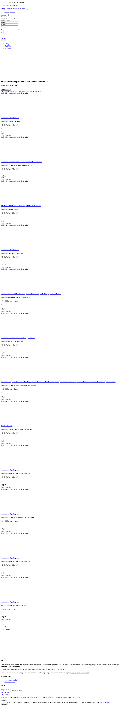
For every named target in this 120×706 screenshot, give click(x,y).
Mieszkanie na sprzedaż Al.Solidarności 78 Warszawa (21, 162)
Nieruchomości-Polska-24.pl (55, 669)
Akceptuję (4, 704)
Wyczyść (3, 38)
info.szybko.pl (5, 694)
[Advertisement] (57, 64)
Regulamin (51, 697)
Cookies (71, 697)
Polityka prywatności (62, 697)
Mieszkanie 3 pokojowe (10, 602)
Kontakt (78, 697)
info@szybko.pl (5, 692)
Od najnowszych (12, 91)
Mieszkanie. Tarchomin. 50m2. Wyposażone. (18, 338)
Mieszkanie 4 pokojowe (10, 118)
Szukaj (3, 40)
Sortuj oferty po (6, 89)
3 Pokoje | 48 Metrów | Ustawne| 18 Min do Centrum (21, 206)
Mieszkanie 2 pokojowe (10, 250)
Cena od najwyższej (35, 91)
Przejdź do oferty (6, 135)
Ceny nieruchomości (10, 5)
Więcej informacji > (105, 702)
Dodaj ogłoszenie (9, 682)
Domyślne (4, 91)
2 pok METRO (6, 426)
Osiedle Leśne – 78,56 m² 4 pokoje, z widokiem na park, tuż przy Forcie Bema (31, 294)
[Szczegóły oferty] (11, 93)
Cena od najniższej (23, 91)
